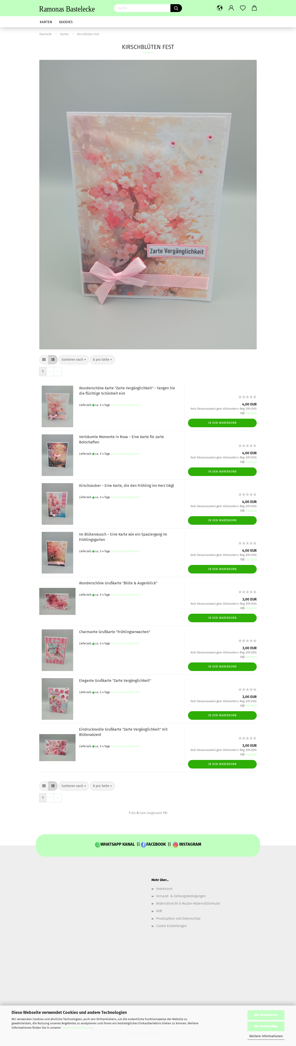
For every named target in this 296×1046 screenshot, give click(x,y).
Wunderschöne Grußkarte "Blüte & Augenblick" (118, 583)
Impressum (164, 889)
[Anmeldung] (231, 8)
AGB (159, 911)
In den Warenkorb (222, 422)
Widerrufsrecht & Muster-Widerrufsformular (188, 904)
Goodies (66, 22)
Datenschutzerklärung (77, 1027)
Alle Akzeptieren (266, 1015)
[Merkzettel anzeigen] (243, 8)
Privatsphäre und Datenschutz (178, 919)
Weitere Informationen (266, 1036)
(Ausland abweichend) (125, 405)
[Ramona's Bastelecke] (73, 8)
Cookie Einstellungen (171, 926)
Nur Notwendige (266, 1026)
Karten (46, 22)
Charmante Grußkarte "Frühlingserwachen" (114, 632)
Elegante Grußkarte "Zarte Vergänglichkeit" (115, 680)
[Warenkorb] (254, 8)
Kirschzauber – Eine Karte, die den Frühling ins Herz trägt (126, 485)
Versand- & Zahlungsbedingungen (181, 896)
